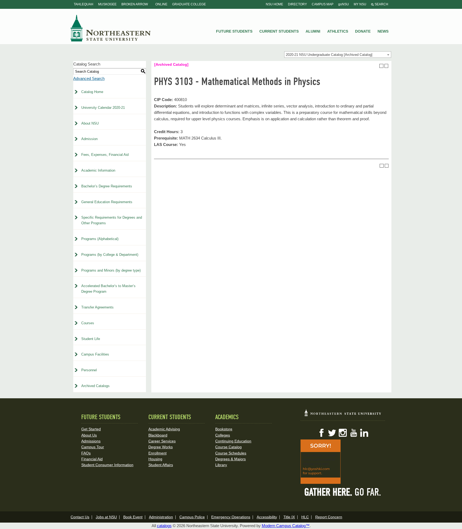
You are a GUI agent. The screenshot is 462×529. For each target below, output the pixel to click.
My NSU (360, 4)
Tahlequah (83, 4)
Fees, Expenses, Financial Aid (105, 155)
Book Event (133, 517)
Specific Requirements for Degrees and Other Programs (111, 220)
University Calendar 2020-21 (103, 108)
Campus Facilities (95, 354)
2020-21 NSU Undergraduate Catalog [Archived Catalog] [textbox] (329, 55)
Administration (161, 517)
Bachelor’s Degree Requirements (106, 186)
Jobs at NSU (106, 517)
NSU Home (274, 4)
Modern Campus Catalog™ (286, 525)
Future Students (234, 31)
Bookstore (223, 429)
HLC (305, 517)
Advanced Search (89, 78)
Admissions (91, 441)
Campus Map (322, 4)
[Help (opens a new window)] (386, 66)
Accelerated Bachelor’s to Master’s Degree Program (108, 289)
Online (161, 4)
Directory (297, 4)
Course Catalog (228, 447)
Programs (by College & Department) (109, 255)
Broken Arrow (134, 4)
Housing (155, 459)
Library (221, 465)
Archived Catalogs (95, 386)
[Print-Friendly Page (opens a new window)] (381, 66)
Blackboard (157, 435)
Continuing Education (233, 441)
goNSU (343, 4)
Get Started (91, 429)
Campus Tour (92, 447)
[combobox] (337, 54)
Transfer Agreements (97, 307)
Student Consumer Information (107, 465)
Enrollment (157, 453)
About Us (89, 435)
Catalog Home (92, 92)
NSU (111, 28)
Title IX (289, 517)
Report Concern (328, 517)
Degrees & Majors (230, 459)
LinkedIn (364, 433)
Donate (363, 31)
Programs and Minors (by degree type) (111, 270)
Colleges (222, 435)
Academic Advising (164, 429)
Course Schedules (230, 453)
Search (381, 4)
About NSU (90, 123)
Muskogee (107, 4)
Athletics (337, 31)
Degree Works (160, 447)
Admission (89, 139)
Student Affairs (160, 465)
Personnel (89, 370)
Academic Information (98, 170)
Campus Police (192, 517)
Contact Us (80, 517)
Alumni (313, 31)
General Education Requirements (106, 202)
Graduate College (189, 4)
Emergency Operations (230, 517)
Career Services (162, 441)
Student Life (90, 339)
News (383, 31)
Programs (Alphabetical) (99, 239)
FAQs (86, 453)
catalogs (164, 525)
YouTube (353, 433)
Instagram (343, 433)
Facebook (321, 433)
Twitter (332, 433)
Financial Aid (92, 459)
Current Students (279, 31)
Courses (87, 323)
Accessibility (267, 517)
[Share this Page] (376, 66)
